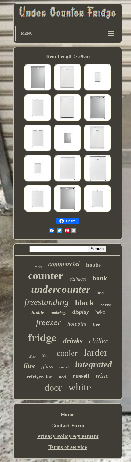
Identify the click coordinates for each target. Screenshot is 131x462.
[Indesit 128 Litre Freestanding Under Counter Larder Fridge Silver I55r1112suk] (38, 90)
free (96, 324)
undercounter (60, 289)
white (79, 387)
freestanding (46, 302)
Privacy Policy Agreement (68, 436)
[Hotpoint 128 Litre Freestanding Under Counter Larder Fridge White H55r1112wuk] (38, 181)
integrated (93, 364)
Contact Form (67, 425)
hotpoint (76, 324)
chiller (98, 341)
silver (32, 356)
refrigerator (39, 376)
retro (105, 305)
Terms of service (67, 447)
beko (100, 312)
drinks (73, 341)
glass (47, 366)
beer (100, 292)
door (53, 387)
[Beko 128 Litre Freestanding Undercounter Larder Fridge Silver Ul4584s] (67, 211)
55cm (46, 355)
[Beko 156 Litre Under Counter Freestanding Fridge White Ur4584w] (38, 120)
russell (81, 376)
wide (38, 266)
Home (68, 415)
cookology (58, 312)
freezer (48, 322)
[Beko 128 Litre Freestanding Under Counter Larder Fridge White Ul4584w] (67, 181)
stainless (78, 279)
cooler (67, 353)
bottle (100, 278)
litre (29, 365)
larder (95, 352)
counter (45, 276)
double (37, 312)
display (80, 312)
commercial (64, 263)
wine (102, 375)
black (84, 302)
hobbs (93, 264)
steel (62, 377)
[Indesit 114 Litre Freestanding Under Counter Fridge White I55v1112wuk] (97, 90)
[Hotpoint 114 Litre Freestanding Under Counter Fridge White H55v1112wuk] (67, 90)
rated (64, 367)
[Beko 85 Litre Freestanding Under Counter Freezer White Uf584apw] (97, 181)
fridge (42, 337)
